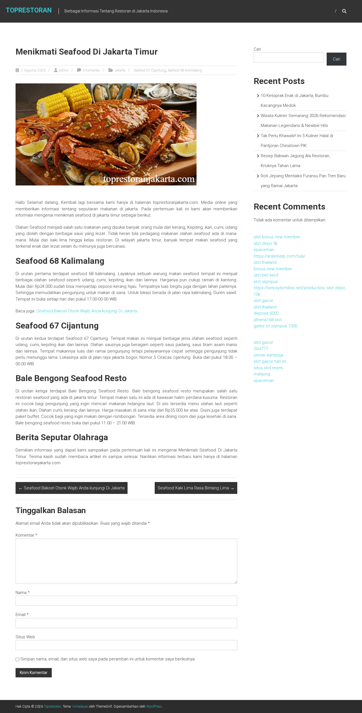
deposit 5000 (266, 313)
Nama (23, 592)
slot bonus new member (277, 236)
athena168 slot (268, 319)
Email (22, 614)
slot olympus (266, 281)
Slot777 (261, 348)
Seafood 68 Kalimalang (185, 70)
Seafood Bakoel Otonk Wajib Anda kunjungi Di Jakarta (86, 311)
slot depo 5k (265, 243)
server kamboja (268, 355)
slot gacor (263, 300)
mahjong (262, 374)
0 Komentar (91, 70)
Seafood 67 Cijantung (150, 70)
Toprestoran (29, 10)
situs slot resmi (268, 367)
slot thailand (265, 262)
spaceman (264, 249)
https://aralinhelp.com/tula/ (279, 256)
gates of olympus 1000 (275, 326)
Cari (257, 49)
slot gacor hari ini (270, 361)
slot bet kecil (266, 275)
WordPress (154, 706)
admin (63, 70)
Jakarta (120, 70)
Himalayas (80, 706)
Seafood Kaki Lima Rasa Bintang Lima (196, 488)
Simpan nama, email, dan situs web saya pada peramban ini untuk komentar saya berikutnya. (108, 659)
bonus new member (273, 268)
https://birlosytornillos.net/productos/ (290, 287)
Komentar (26, 535)
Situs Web (25, 636)
